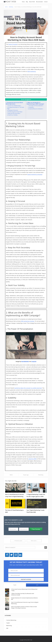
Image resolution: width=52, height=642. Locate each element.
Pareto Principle (12, 44)
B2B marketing (32, 71)
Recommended (39, 1)
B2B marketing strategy (27, 321)
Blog (27, 1)
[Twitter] (11, 555)
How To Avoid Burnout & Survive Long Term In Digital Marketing (24, 603)
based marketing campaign (34, 174)
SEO (7, 628)
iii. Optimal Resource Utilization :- (36, 109)
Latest (37, 584)
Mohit (11, 475)
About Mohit (32, 1)
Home (23, 1)
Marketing (11, 6)
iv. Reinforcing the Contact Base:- (15, 111)
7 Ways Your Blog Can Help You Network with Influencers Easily (22, 594)
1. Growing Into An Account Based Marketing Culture (14, 103)
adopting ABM (32, 459)
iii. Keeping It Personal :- (12, 110)
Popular (14, 584)
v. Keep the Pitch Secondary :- (14, 113)
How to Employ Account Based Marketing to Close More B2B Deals (27, 6)
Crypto (8, 623)
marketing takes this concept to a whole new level (28, 388)
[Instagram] (16, 555)
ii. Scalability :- (31, 107)
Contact (46, 1)
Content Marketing (11, 620)
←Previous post (18, 540)
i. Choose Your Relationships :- (14, 105)
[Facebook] (7, 555)
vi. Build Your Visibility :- (12, 115)
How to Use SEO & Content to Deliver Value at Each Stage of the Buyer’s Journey (24, 607)
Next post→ (34, 540)
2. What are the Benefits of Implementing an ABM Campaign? (35, 103)
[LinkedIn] (20, 555)
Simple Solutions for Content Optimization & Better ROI (24, 598)
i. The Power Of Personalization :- (36, 105)
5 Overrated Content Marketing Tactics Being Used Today (24, 589)
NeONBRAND (25, 361)
